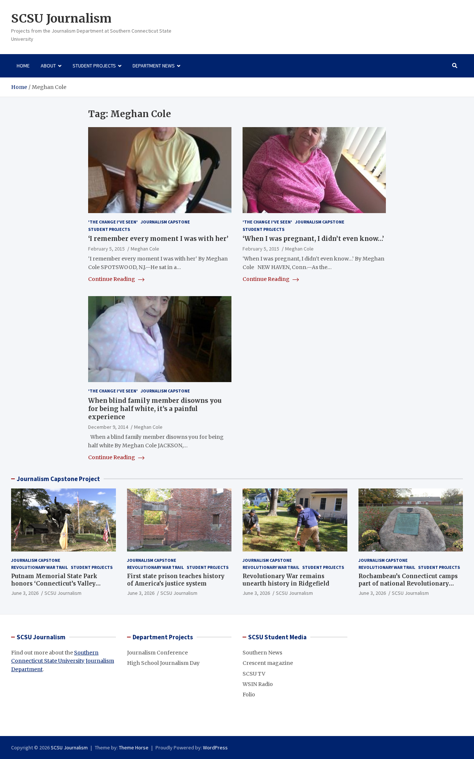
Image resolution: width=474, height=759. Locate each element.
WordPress (215, 747)
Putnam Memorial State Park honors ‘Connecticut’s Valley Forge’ (54, 583)
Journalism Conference (157, 652)
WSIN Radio (258, 684)
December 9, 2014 (108, 427)
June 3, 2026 (25, 593)
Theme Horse (133, 747)
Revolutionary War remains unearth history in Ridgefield (286, 580)
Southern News (262, 652)
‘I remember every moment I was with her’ (158, 239)
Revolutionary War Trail (39, 567)
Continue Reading (112, 279)
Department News (154, 65)
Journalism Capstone (165, 222)
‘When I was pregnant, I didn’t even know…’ (313, 239)
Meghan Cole (145, 248)
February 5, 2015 (106, 248)
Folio (249, 694)
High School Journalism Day (163, 663)
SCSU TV (254, 673)
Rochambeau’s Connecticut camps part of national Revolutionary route (408, 583)
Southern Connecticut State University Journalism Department (62, 661)
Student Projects (94, 65)
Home (23, 65)
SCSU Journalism (61, 18)
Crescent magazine (268, 663)
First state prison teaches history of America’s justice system (175, 580)
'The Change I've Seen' (113, 222)
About (48, 65)
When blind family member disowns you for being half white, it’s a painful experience (154, 409)
